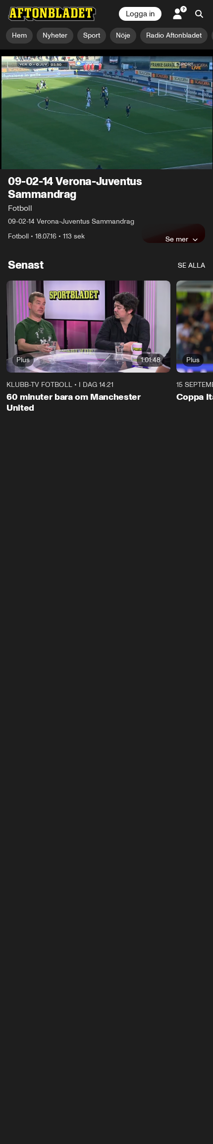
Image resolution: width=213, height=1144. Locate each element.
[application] (106, 109)
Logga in (140, 13)
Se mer (176, 239)
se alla (191, 265)
